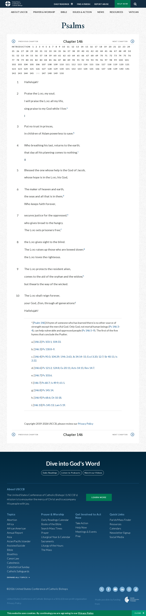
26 (18, 51)
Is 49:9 (54, 382)
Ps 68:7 (46, 382)
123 (20, 69)
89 (69, 60)
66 (83, 55)
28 (27, 51)
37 (69, 51)
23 (124, 46)
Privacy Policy (85, 423)
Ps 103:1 (47, 341)
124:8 (56, 367)
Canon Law (13, 558)
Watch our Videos (93, 473)
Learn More (99, 497)
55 (31, 55)
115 (92, 64)
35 (59, 51)
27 (22, 51)
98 (111, 60)
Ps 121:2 (47, 367)
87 (59, 60)
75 (124, 55)
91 (78, 60)
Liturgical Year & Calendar (55, 537)
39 (78, 51)
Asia (9, 537)
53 (22, 55)
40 (83, 51)
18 (100, 46)
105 (32, 64)
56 (36, 55)
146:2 (37, 341)
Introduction (21, 46)
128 (50, 69)
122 (14, 69)
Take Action (81, 523)
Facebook (108, 589)
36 (64, 51)
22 (119, 46)
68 (92, 55)
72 (111, 55)
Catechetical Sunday (18, 567)
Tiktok (135, 589)
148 (50, 73)
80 (27, 60)
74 (120, 55)
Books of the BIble (51, 524)
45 (106, 51)
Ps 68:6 (46, 397)
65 (78, 55)
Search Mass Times (51, 528)
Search (135, 3)
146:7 (38, 375)
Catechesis (13, 562)
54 (27, 55)
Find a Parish (83, 4)
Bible (10, 549)
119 (115, 64)
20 (110, 46)
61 (59, 55)
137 (104, 69)
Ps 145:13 (48, 405)
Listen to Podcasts (70, 473)
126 (38, 69)
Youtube (115, 589)
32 (45, 51)
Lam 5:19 (60, 405)
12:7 (100, 356)
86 (55, 60)
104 (26, 64)
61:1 (61, 382)
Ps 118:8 (47, 349)
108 (50, 64)
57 (41, 55)
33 (50, 51)
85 (50, 60)
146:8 (38, 390)
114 (86, 64)
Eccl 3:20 (92, 356)
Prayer (45, 532)
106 (38, 64)
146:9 (38, 397)
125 (32, 69)
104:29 (55, 356)
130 (62, 69)
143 (20, 73)
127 (44, 69)
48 (120, 51)
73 (115, 55)
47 (115, 51)
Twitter (101, 589)
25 (13, 51)
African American (16, 528)
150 (62, 73)
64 (73, 55)
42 (92, 51)
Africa (10, 524)
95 (97, 60)
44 (101, 51)
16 (91, 46)
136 (98, 69)
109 (56, 64)
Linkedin (122, 589)
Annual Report (15, 532)
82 (36, 60)
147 (44, 73)
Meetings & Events (86, 531)
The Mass (46, 549)
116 (98, 64)
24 (128, 46)
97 (106, 60)
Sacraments (47, 541)
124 (26, 69)
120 (121, 64)
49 (124, 51)
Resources (115, 524)
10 (63, 46)
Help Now (122, 4)
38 (73, 51)
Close (138, 613)
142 (14, 73)
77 (13, 60)
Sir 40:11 (109, 356)
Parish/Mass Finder (120, 519)
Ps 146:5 (87, 330)
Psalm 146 (39, 322)
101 (127, 60)
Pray (78, 536)
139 (115, 69)
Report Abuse (101, 4)
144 (26, 73)
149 (56, 73)
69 (97, 55)
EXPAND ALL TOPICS (17, 577)
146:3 (38, 349)
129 (56, 69)
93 (87, 60)
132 (74, 69)
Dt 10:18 (56, 397)
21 (114, 46)
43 (97, 51)
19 (105, 46)
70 (101, 55)
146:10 (37, 405)
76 (129, 55)
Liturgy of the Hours (52, 545)
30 (36, 51)
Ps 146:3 (114, 326)
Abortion (12, 519)
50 (129, 51)
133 (80, 69)
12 (73, 46)
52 (18, 55)
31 (41, 51)
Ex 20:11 (65, 367)
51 (13, 55)
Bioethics (12, 554)
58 (45, 55)
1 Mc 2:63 (65, 356)
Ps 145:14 (47, 390)
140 (121, 69)
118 (109, 64)
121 (127, 64)
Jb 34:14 (77, 356)
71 (106, 55)
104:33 (57, 341)
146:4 (37, 356)
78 (18, 60)
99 (115, 60)
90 (73, 60)
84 (45, 60)
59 (50, 55)
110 (62, 64)
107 (44, 64)
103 (20, 64)
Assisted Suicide (16, 545)
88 (64, 60)
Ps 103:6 (47, 375)
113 (80, 64)
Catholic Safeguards (18, 571)
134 (86, 69)
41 (87, 51)
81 (31, 60)
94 (92, 60)
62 (64, 55)
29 (31, 51)
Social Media (117, 537)
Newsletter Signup (120, 532)
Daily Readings (61, 4)
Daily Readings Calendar (73, 4)
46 (111, 51)
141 (127, 69)
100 (121, 60)
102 (14, 64)
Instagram (129, 589)
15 (86, 46)
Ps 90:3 (46, 356)
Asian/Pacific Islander (19, 541)
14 (82, 46)
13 (77, 46)
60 (55, 55)
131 (68, 69)
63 (69, 55)
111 (68, 64)
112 (74, 64)
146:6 (38, 367)
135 (92, 69)
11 (68, 46)
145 (32, 73)
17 (96, 46)
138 (109, 69)
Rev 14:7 (89, 367)
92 (83, 60)
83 (41, 60)
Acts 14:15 (77, 367)
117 (104, 64)
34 (55, 51)
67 (87, 55)
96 (101, 60)
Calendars (115, 528)
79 (22, 60)
